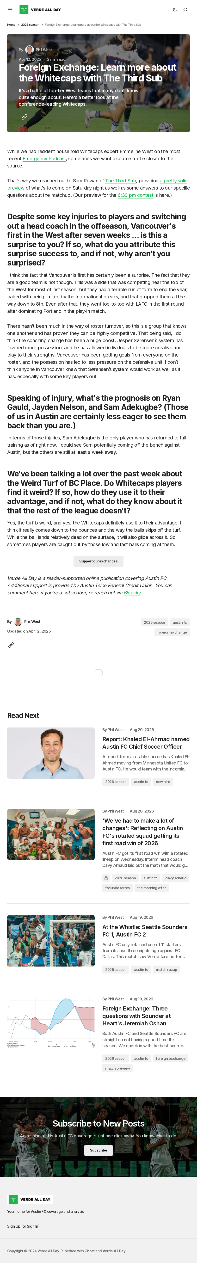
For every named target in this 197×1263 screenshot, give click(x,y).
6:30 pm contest (135, 195)
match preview (117, 1068)
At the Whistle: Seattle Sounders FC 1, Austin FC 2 (144, 931)
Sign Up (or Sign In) (23, 1226)
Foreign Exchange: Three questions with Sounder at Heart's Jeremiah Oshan (136, 1016)
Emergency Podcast (44, 158)
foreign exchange (172, 632)
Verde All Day (114, 1251)
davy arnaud (175, 878)
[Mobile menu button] (10, 9)
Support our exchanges (98, 561)
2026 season (115, 781)
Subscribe (98, 1150)
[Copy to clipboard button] (23, 117)
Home (11, 24)
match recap (166, 969)
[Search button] (185, 9)
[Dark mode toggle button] (175, 9)
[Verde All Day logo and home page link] (41, 9)
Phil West (116, 729)
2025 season (30, 24)
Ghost (90, 1251)
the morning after (151, 888)
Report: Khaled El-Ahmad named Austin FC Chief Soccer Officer (146, 743)
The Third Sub (120, 181)
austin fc (180, 622)
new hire (163, 781)
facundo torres (117, 888)
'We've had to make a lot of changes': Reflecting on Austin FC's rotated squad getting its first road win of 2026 (142, 832)
